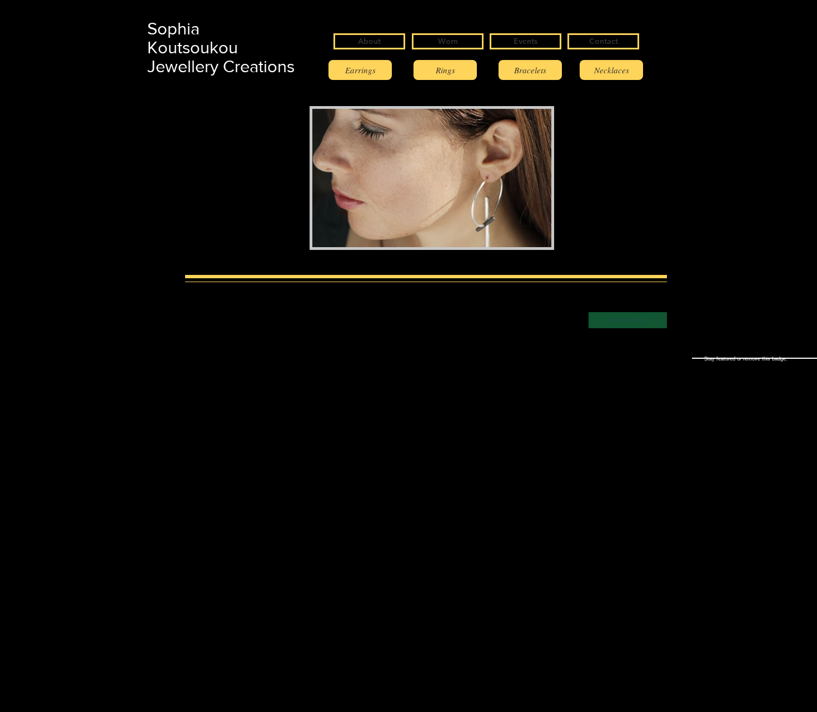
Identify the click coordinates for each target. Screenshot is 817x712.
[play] (524, 237)
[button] (432, 178)
